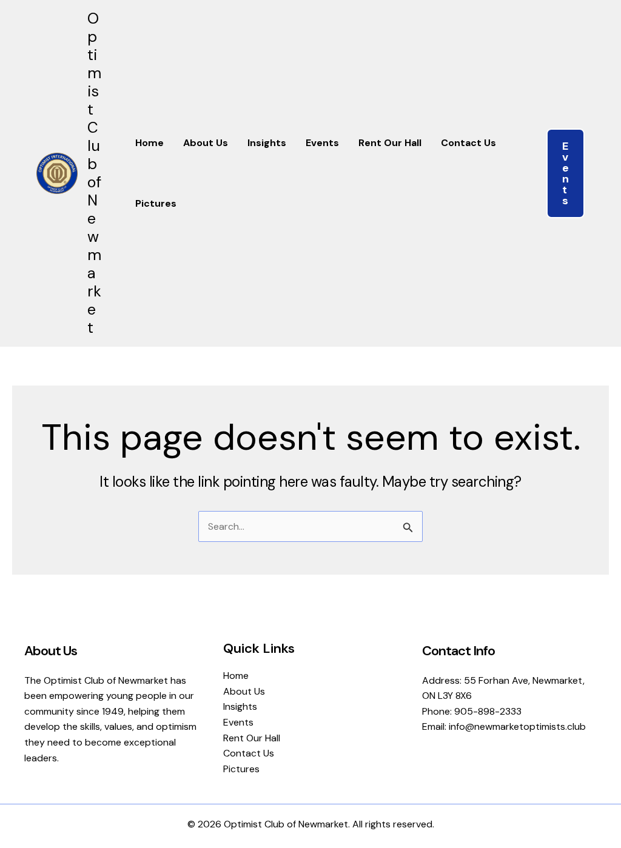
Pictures (155, 203)
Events (322, 142)
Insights (266, 142)
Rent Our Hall (389, 142)
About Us (205, 142)
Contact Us (468, 142)
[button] (565, 173)
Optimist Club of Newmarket (94, 173)
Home (149, 142)
